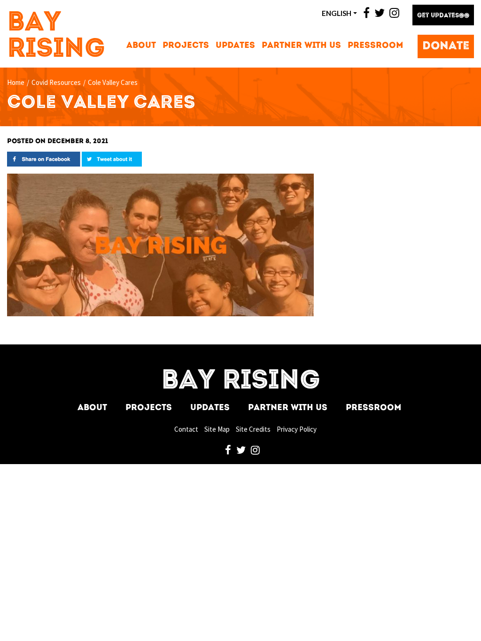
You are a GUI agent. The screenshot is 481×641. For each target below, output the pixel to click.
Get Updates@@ (443, 16)
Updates (235, 46)
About (141, 46)
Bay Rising (56, 36)
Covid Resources (56, 82)
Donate (445, 46)
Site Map (217, 429)
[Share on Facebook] (43, 158)
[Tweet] (112, 158)
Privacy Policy (297, 429)
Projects (186, 46)
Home (15, 82)
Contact (186, 429)
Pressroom (375, 46)
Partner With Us (301, 46)
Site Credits (253, 429)
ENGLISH (336, 13)
